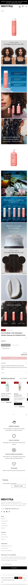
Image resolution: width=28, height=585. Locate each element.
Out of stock (14, 358)
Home (2, 11)
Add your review (18, 486)
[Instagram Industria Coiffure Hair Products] (4, 511)
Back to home (23, 378)
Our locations (4, 525)
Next (26, 414)
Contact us (3, 523)
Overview (3, 363)
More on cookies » (24, 580)
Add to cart (5, 399)
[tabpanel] (7, 394)
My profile (3, 534)
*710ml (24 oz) (5, 348)
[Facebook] (1, 511)
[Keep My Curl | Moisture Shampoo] (7, 386)
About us (3, 518)
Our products (4, 521)
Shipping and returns (6, 546)
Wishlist (3, 539)
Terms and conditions (6, 550)
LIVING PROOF (9, 330)
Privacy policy (4, 548)
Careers (3, 528)
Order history (4, 537)
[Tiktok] (9, 511)
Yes (16, 577)
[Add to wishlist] (26, 338)
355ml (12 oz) (15, 345)
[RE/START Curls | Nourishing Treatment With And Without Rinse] (20, 386)
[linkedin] (6, 511)
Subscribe (14, 568)
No (20, 577)
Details (3, 372)
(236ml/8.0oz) (6, 345)
